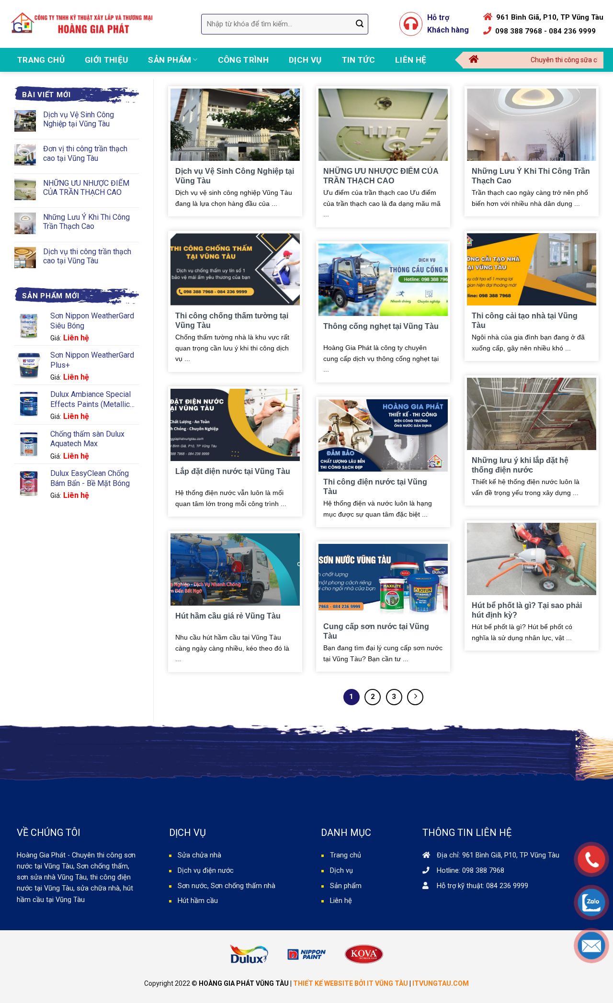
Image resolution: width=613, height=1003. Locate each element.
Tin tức (358, 60)
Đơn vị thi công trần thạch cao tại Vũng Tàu (85, 153)
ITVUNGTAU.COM (440, 983)
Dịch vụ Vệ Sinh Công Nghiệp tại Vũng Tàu (78, 119)
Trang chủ (41, 60)
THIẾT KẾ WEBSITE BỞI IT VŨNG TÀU (350, 983)
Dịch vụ (305, 60)
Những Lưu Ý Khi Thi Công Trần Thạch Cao (86, 222)
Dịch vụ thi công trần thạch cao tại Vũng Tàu (87, 256)
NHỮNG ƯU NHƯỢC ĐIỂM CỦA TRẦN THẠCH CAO (86, 188)
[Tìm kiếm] (360, 24)
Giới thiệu (106, 60)
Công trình (243, 60)
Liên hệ (410, 60)
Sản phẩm (169, 60)
